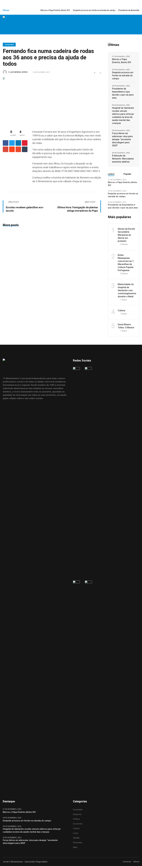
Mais (75, 847)
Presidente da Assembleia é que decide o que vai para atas (123, 93)
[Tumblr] (24, 149)
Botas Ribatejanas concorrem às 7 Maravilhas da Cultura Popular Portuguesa (126, 262)
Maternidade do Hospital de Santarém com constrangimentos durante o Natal (127, 290)
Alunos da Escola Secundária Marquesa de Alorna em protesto (126, 235)
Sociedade (9, 44)
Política (76, 819)
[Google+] (5, 149)
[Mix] (18, 149)
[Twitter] (131, 20)
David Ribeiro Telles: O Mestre (126, 326)
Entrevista (77, 842)
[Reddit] (12, 149)
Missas (136, 861)
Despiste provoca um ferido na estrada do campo (85, 10)
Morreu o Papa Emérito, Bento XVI (46, 10)
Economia (77, 823)
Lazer (75, 833)
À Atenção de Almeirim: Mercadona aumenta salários (123, 158)
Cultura (121, 310)
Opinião (76, 837)
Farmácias (127, 861)
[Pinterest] (24, 143)
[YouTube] (137, 20)
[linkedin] (18, 143)
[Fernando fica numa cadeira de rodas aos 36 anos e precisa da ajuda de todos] (52, 100)
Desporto (77, 814)
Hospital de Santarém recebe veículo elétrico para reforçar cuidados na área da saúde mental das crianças (123, 115)
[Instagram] (125, 20)
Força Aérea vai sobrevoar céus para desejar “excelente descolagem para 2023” (122, 139)
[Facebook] (119, 20)
